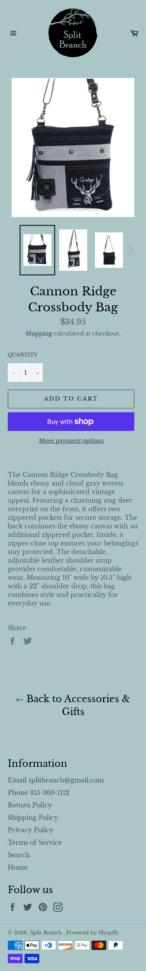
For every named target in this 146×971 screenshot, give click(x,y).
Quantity (22, 355)
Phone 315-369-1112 (38, 792)
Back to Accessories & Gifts (77, 705)
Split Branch (46, 933)
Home (18, 867)
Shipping (38, 333)
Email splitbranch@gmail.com (56, 780)
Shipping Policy (33, 817)
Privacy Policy (30, 830)
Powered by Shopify (92, 933)
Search (19, 855)
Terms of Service (35, 842)
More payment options (71, 440)
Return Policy (30, 805)
